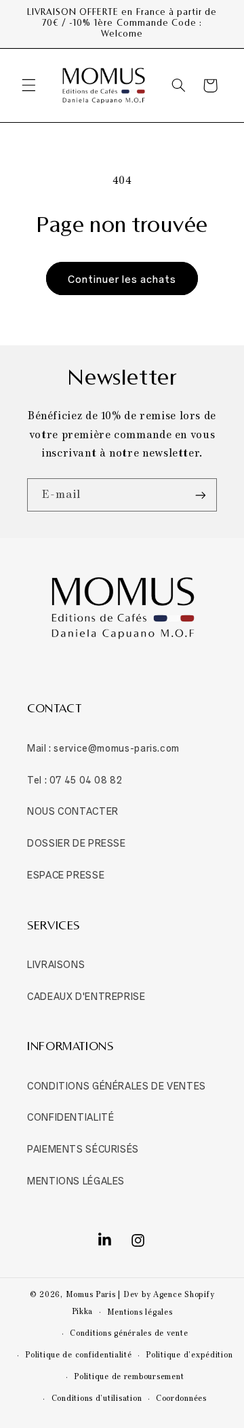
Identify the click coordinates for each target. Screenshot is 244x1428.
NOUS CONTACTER (73, 810)
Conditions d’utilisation (97, 1399)
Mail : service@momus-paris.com (103, 747)
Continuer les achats (122, 278)
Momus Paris (91, 1295)
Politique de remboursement (129, 1377)
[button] (28, 85)
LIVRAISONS (56, 963)
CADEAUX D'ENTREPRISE (86, 995)
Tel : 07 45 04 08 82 (75, 779)
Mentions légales (140, 1313)
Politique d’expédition (189, 1355)
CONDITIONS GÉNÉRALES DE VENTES (116, 1085)
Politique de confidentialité (78, 1355)
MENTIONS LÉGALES (76, 1180)
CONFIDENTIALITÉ (70, 1116)
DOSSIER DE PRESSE (76, 842)
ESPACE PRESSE (65, 874)
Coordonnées (181, 1399)
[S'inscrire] (200, 495)
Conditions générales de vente (129, 1334)
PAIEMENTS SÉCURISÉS (83, 1148)
